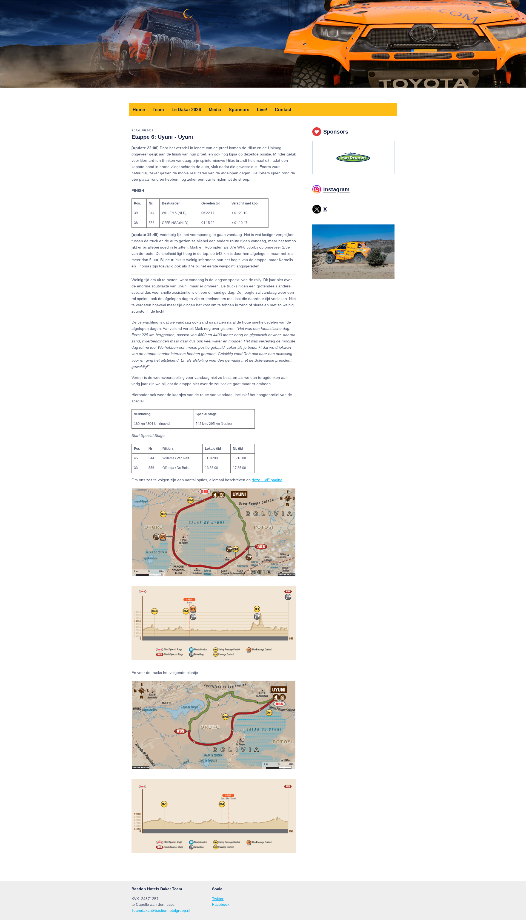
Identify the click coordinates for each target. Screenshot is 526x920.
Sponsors (239, 109)
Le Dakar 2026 (186, 109)
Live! (262, 109)
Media (215, 109)
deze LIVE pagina (267, 480)
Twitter (218, 898)
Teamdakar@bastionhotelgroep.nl (161, 910)
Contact (283, 109)
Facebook (220, 904)
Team (158, 109)
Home (139, 109)
